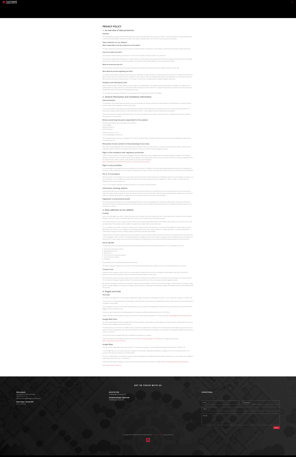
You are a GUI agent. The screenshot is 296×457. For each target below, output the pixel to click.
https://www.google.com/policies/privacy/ (114, 341)
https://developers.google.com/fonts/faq (149, 339)
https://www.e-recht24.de (114, 365)
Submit (276, 428)
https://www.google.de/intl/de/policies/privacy (178, 315)
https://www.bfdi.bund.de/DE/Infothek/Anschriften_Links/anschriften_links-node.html (126, 162)
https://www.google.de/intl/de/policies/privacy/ (175, 362)
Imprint (154, 434)
